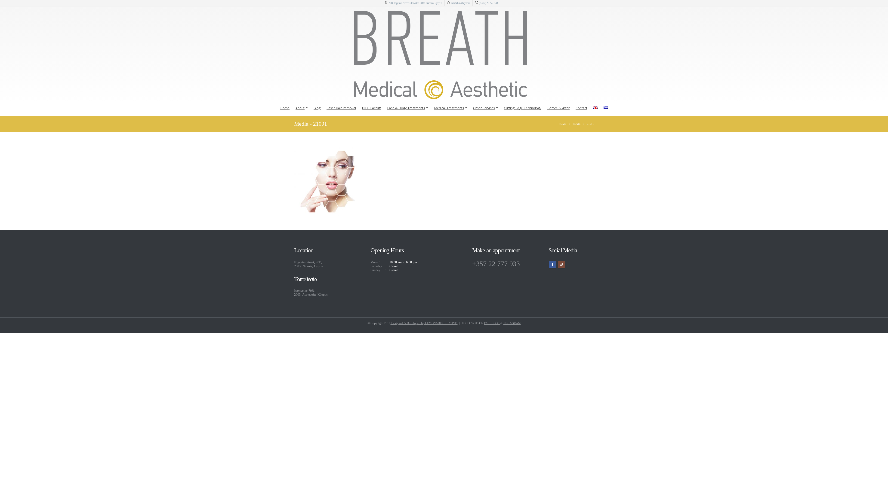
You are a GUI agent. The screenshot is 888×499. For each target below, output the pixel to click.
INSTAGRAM (512, 323)
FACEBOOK (492, 323)
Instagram (561, 264)
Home (285, 108)
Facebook (552, 264)
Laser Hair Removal (341, 108)
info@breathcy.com (460, 3)
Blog (317, 108)
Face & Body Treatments (406, 108)
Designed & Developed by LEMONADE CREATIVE (424, 323)
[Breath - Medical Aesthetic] (440, 55)
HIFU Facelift (371, 108)
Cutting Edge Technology (522, 108)
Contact (581, 108)
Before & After (558, 108)
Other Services (484, 108)
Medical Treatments (449, 108)
